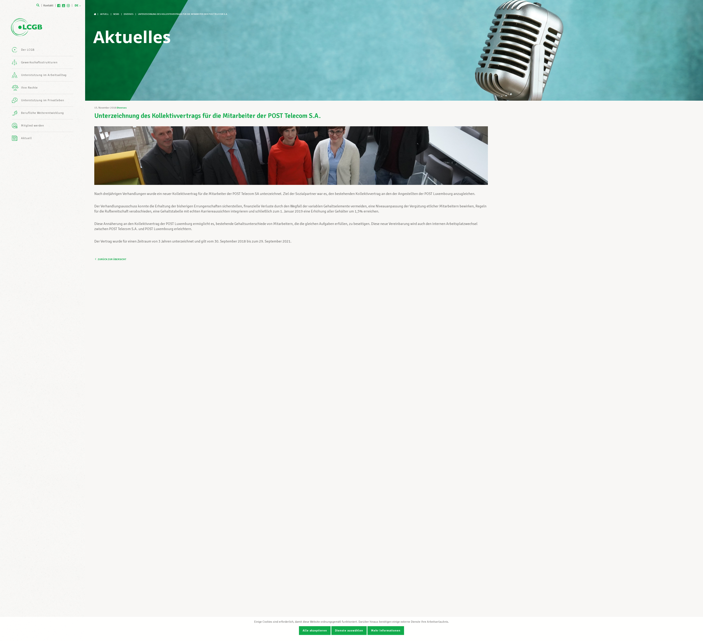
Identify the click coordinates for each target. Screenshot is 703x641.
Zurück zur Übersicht (112, 259)
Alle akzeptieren (315, 630)
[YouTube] (63, 5)
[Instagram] (68, 5)
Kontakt (48, 5)
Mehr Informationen (385, 630)
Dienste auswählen (349, 630)
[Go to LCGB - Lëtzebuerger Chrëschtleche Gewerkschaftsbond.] (95, 14)
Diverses (122, 107)
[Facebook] (58, 5)
